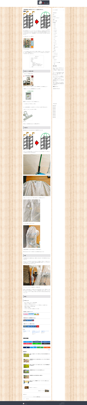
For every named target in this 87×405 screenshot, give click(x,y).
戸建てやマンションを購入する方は (37, 65)
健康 (53, 19)
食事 (53, 57)
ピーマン (55, 42)
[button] (63, 9)
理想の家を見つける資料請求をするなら (37, 64)
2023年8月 (54, 108)
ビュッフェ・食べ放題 (57, 62)
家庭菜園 (24, 338)
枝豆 (54, 48)
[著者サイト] (26, 347)
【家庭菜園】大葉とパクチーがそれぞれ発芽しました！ (45, 331)
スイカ (55, 34)
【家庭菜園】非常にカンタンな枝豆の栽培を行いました (58, 80)
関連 (32, 66)
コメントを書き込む (36, 396)
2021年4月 (54, 117)
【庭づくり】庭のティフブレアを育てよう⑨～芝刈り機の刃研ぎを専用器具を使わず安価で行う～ (58, 83)
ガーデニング (56, 53)
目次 (35, 56)
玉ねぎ (55, 50)
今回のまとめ (33, 62)
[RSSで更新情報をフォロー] (47, 347)
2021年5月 (54, 115)
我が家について (55, 56)
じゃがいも (55, 33)
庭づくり (27, 338)
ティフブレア (56, 54)
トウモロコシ (56, 36)
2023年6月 (54, 111)
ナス (54, 39)
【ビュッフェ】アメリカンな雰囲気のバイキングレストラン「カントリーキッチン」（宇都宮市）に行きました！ (58, 77)
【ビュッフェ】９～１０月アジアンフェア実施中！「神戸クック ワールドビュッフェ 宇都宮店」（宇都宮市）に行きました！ (58, 69)
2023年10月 (54, 105)
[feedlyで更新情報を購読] (40, 347)
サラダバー (55, 59)
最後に (32, 61)
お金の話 (54, 16)
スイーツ (55, 60)
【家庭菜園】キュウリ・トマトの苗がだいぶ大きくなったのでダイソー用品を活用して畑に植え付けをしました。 (36, 332)
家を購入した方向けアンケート (36, 63)
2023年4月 (54, 114)
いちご (55, 25)
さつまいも (55, 30)
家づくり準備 (55, 20)
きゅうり (55, 28)
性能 (31, 60)
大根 (54, 45)
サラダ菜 (55, 31)
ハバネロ (55, 40)
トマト (55, 37)
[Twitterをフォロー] (33, 347)
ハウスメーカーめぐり (56, 17)
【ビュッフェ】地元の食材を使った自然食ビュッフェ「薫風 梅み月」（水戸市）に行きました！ (58, 73)
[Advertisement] (58, 96)
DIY (53, 14)
